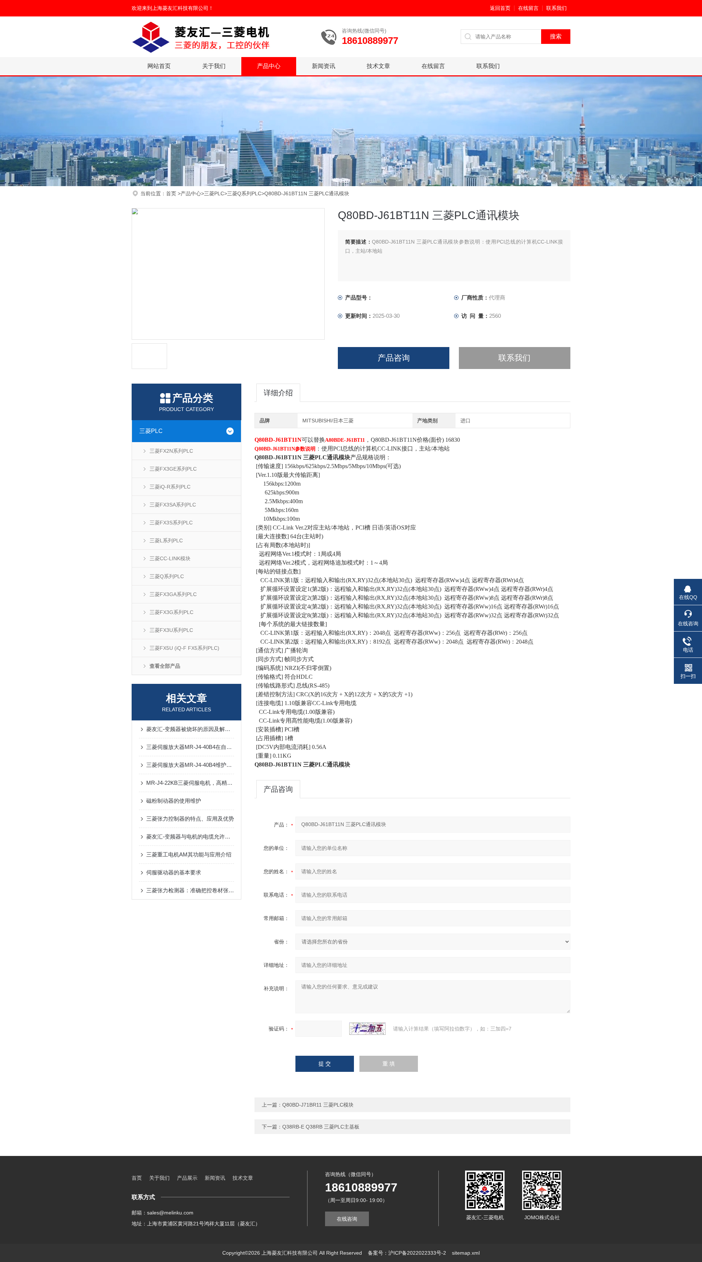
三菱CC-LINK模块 (170, 558)
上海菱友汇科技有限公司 (180, 8)
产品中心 (268, 66)
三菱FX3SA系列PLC (173, 505)
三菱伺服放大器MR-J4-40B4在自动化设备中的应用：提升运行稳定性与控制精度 (190, 747)
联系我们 (556, 8)
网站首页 (159, 66)
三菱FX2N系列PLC (171, 451)
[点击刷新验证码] (367, 1028)
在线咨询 (347, 1219)
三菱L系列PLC (166, 540)
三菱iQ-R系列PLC (170, 487)
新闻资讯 (323, 66)
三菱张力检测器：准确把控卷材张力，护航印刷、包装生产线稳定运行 (190, 890)
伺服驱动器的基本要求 (173, 872)
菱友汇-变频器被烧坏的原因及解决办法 (190, 729)
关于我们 (214, 66)
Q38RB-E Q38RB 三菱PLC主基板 (320, 1127)
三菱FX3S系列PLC (171, 522)
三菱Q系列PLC (244, 193)
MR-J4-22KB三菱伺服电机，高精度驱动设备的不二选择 (190, 783)
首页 (172, 193)
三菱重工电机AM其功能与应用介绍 (188, 854)
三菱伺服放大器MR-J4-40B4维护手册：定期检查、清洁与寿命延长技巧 (190, 765)
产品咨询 (394, 357)
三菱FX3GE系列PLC (173, 469)
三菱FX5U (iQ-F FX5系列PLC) (184, 648)
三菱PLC (214, 193)
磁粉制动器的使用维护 (173, 801)
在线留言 (528, 8)
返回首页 (500, 8)
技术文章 (378, 66)
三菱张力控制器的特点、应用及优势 (190, 818)
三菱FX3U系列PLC (171, 630)
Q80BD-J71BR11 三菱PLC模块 (318, 1105)
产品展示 (187, 1178)
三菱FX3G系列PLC (171, 612)
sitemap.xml (466, 1253)
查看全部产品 (165, 666)
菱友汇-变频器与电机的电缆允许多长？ (190, 836)
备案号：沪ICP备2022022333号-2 (407, 1253)
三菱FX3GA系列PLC (173, 594)
